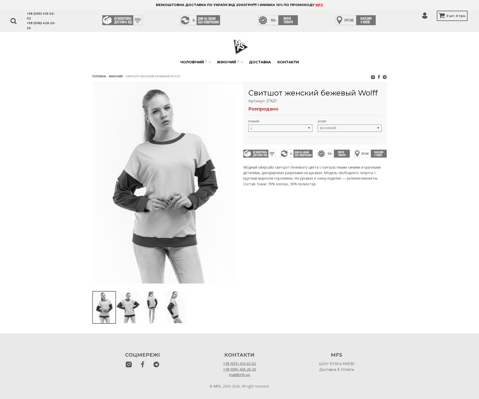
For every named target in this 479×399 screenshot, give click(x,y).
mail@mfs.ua (239, 374)
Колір (322, 121)
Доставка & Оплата (336, 369)
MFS (319, 5)
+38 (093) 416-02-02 (239, 363)
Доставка (260, 62)
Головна (99, 76)
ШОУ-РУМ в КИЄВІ (337, 364)
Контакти (288, 62)
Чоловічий (193, 62)
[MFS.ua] (378, 77)
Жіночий (228, 62)
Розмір (253, 121)
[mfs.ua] (373, 77)
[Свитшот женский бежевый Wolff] (104, 307)
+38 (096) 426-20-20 (239, 369)
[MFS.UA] (385, 77)
